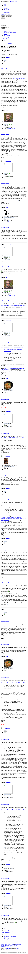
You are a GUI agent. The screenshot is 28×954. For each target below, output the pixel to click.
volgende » (7, 38)
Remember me (5, 27)
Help (5, 5)
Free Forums (10, 946)
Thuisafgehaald (4, 68)
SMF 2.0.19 (4, 944)
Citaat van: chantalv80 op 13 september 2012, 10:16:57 (14, 305)
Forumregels (6, 12)
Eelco (7, 110)
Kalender (6, 6)
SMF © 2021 (11, 944)
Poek (7, 207)
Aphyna (7, 57)
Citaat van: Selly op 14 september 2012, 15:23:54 (12, 437)
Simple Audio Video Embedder (9, 945)
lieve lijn (8, 864)
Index (5, 4)
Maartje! (8, 456)
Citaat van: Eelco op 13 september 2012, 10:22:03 (12, 347)
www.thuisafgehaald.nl (18, 78)
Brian (18, 948)
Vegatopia (6, 10)
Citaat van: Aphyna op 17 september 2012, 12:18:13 (13, 810)
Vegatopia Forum (14, 1)
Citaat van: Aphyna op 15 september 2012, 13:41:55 (13, 682)
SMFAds (3, 946)
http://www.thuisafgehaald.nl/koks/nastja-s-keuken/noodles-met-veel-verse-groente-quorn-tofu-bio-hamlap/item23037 (14, 519)
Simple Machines (19, 944)
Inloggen (6, 8)
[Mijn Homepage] (11, 128)
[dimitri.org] (10, 221)
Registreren (6, 9)
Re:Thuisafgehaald (5, 134)
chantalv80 (8, 161)
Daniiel (8, 948)
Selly (7, 378)
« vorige (2, 38)
